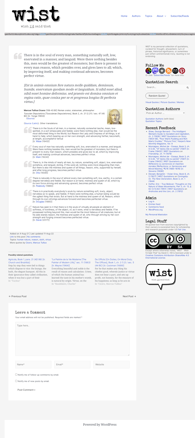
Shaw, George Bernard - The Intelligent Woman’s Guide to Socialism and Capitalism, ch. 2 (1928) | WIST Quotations (169, 133)
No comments (33, 236)
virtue (48, 239)
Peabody (40, 186)
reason (35, 239)
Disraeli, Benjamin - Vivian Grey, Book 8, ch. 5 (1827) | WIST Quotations (169, 175)
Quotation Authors (154, 118)
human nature (23, 239)
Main (38, 157)
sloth (41, 239)
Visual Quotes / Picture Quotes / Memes (164, 102)
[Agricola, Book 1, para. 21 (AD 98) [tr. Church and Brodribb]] (30, 270)
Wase (38, 141)
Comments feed (156, 207)
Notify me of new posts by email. (33, 381)
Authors (136, 16)
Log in (151, 201)
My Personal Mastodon (156, 214)
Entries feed (154, 204)
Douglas (40, 201)
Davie (39, 220)
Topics (148, 16)
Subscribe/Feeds (180, 16)
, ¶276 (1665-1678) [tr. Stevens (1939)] (167, 167)
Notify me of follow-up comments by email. (38, 375)
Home (124, 16)
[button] (164, 16)
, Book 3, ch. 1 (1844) (168, 178)
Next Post (129, 296)
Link (12, 236)
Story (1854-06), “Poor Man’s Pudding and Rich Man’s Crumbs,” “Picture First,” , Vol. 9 (170, 140)
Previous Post (18, 296)
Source (30, 118)
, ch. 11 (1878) (160, 153)
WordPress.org (156, 209)
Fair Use (182, 229)
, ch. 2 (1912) (166, 191)
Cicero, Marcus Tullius (36, 242)
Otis (38, 172)
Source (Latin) (31, 123)
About (160, 16)
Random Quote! (157, 95)
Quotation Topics (153, 121)
